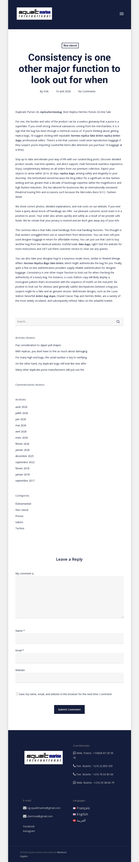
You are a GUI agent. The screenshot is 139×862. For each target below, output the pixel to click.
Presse (19, 516)
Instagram (29, 831)
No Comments (87, 91)
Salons (19, 522)
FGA (46, 91)
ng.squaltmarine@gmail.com (43, 808)
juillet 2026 (21, 413)
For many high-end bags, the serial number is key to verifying (51, 357)
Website (20, 670)
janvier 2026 (22, 450)
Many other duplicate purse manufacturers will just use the (49, 369)
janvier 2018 (22, 474)
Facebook (29, 826)
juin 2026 (20, 419)
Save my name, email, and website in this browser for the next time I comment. (65, 694)
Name (20, 630)
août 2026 (21, 407)
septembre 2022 (25, 462)
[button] (122, 13)
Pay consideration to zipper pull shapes (38, 345)
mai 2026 (20, 425)
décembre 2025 (24, 456)
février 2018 (22, 468)
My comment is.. (25, 573)
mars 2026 (21, 437)
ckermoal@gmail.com (40, 816)
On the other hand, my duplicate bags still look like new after (50, 363)
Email (19, 650)
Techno (19, 528)
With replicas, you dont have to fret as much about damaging (51, 351)
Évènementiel (23, 503)
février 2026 (22, 443)
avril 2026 (21, 431)
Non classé (70, 45)
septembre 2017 (25, 480)
